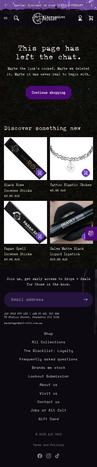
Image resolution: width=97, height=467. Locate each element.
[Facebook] (40, 456)
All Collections (48, 341)
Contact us (48, 401)
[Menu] (5, 18)
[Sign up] (85, 299)
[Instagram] (48, 456)
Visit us (48, 393)
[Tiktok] (57, 456)
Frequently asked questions (48, 359)
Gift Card (49, 418)
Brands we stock (48, 367)
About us (48, 384)
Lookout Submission (48, 376)
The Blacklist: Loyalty (48, 350)
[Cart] (91, 18)
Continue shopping (48, 92)
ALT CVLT (55, 434)
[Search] (16, 18)
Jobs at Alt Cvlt (48, 410)
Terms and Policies (48, 445)
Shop (48, 333)
